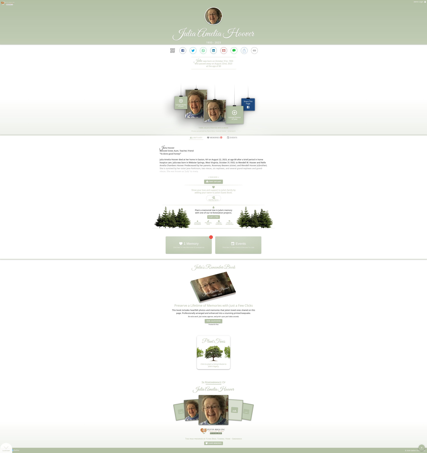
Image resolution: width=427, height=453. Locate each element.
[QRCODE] (172, 50)
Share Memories (215, 443)
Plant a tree (213, 217)
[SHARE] (244, 50)
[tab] (196, 137)
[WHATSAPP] (203, 50)
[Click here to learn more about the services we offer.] (213, 432)
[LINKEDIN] (213, 50)
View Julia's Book (213, 321)
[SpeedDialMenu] (422, 448)
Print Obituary (215, 182)
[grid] (213, 106)
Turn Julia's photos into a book (213, 128)
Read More (213, 177)
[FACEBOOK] (182, 50)
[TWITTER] (193, 50)
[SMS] (234, 50)
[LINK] (254, 50)
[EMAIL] (223, 50)
